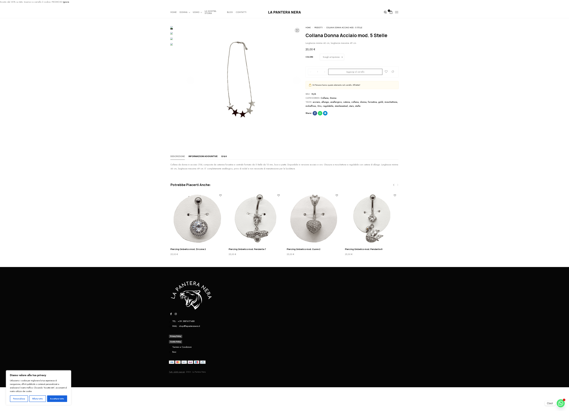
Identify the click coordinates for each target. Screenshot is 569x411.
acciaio (316, 102)
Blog (230, 12)
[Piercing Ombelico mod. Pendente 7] (255, 219)
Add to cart (555, 405)
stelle (358, 106)
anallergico (336, 102)
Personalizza (19, 398)
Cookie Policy (175, 342)
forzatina (372, 102)
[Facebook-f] (171, 314)
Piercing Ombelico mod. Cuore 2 (303, 249)
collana (355, 102)
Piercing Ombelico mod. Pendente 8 (363, 249)
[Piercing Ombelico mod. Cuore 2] (314, 219)
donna (363, 102)
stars (351, 106)
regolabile (328, 106)
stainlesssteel (341, 106)
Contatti (241, 12)
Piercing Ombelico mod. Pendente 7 (247, 249)
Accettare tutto (57, 398)
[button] (190, 80)
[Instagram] (175, 314)
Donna (184, 12)
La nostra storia (210, 12)
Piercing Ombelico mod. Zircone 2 (188, 249)
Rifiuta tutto (37, 398)
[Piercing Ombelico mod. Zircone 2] (197, 219)
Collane (325, 98)
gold (380, 102)
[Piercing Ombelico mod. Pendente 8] (372, 219)
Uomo (196, 12)
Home (173, 12)
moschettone (391, 102)
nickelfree (311, 106)
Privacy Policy (175, 336)
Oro (319, 106)
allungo (325, 102)
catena (346, 102)
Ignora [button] (66, 2)
